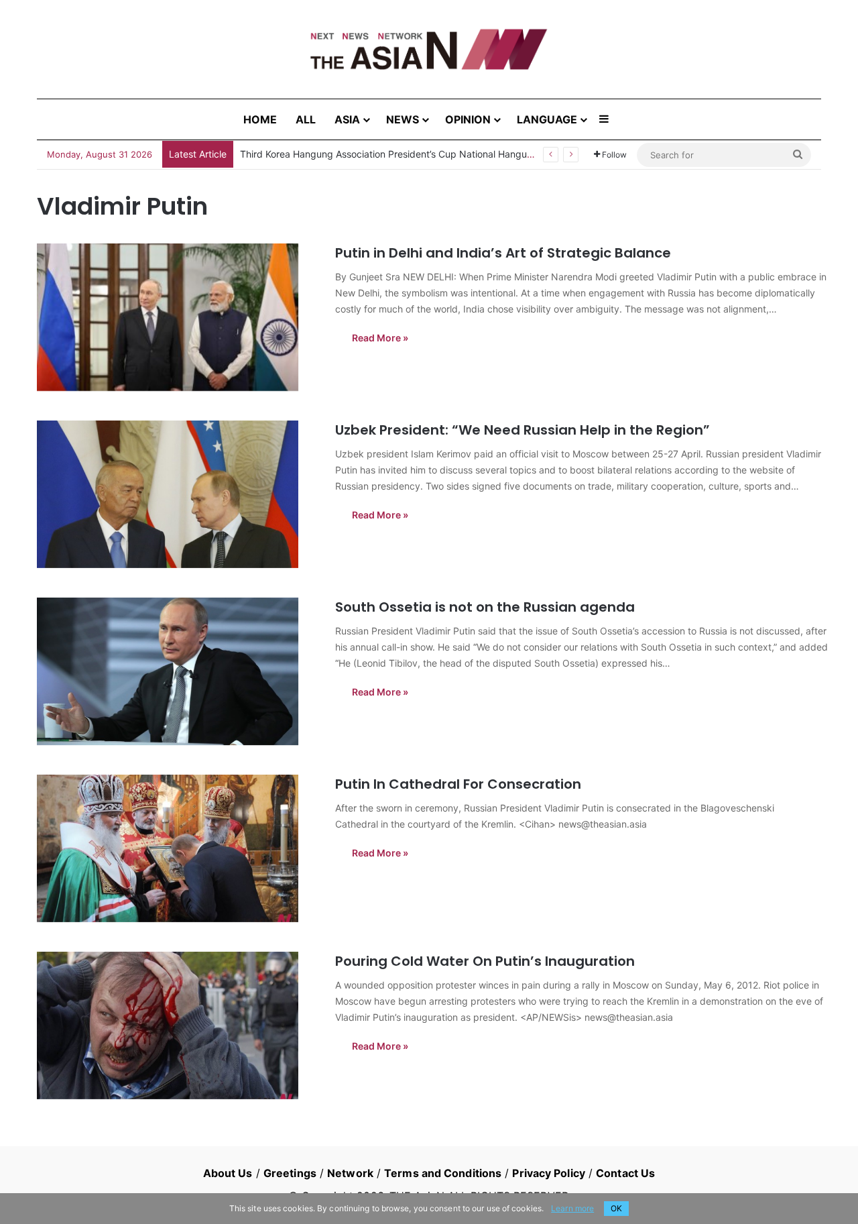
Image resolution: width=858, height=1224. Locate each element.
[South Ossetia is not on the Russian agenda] (177, 671)
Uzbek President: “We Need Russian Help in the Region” (522, 430)
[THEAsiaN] (429, 49)
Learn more (572, 1208)
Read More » (380, 337)
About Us (228, 1173)
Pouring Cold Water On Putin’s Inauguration (485, 961)
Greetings (289, 1173)
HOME (260, 119)
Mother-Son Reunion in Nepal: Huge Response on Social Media (378, 154)
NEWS (402, 119)
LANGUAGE (547, 119)
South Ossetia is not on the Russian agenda (485, 607)
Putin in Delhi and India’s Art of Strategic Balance (503, 252)
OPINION (468, 119)
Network (350, 1173)
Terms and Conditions (442, 1173)
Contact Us (625, 1173)
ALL (306, 119)
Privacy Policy (548, 1173)
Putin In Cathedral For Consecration (458, 784)
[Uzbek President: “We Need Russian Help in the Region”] (177, 494)
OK (616, 1208)
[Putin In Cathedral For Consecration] (177, 848)
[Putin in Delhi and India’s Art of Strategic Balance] (177, 317)
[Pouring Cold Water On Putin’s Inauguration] (177, 1025)
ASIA (347, 119)
